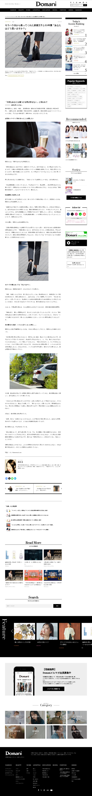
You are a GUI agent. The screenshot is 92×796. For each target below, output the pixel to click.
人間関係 (69, 88)
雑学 (27, 768)
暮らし (34, 768)
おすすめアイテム (8, 772)
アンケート (75, 242)
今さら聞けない (71, 86)
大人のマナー (78, 86)
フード (34, 770)
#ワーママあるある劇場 (72, 102)
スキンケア (18, 770)
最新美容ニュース (19, 777)
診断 (69, 94)
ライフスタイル (12, 16)
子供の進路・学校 (45, 777)
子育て (34, 777)
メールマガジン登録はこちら (76, 218)
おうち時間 (83, 88)
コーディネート (8, 768)
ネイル (17, 781)
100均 (79, 90)
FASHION (13, 10)
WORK (28, 10)
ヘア (16, 772)
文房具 (69, 106)
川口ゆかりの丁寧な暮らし (73, 96)
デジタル (28, 772)
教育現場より (45, 772)
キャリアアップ (82, 92)
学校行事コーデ (45, 770)
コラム (22, 75)
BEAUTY (21, 10)
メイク (17, 768)
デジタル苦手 (79, 98)
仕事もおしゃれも (75, 94)
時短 (69, 104)
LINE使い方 (77, 100)
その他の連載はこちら (76, 197)
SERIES (71, 10)
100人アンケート (36, 785)
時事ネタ (80, 104)
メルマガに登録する (53, 689)
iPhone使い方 (70, 100)
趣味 (84, 90)
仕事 (27, 770)
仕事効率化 (74, 90)
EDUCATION (46, 10)
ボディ (17, 774)
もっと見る (76, 73)
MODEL (55, 10)
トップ (6, 16)
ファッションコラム (9, 770)
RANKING (79, 10)
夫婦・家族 (18, 16)
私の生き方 (35, 783)
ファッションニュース (9, 774)
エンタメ (34, 772)
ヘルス (34, 774)
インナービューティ (20, 783)
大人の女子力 (76, 88)
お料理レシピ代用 (71, 98)
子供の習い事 (45, 774)
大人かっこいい (82, 102)
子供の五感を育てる (46, 768)
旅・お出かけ (35, 779)
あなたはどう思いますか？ (13, 75)
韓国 (81, 96)
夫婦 (21, 16)
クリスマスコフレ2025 (20, 779)
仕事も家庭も (70, 92)
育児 (69, 90)
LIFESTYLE (36, 10)
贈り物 (34, 787)
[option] (24, 636)
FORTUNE (63, 10)
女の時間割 (74, 104)
